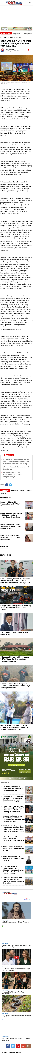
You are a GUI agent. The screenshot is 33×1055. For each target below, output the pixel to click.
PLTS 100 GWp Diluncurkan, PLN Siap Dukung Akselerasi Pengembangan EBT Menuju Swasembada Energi (16, 461)
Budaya (11, 37)
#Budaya (22, 490)
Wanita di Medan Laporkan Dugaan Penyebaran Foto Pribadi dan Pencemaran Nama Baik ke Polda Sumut (14, 818)
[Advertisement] (16, 13)
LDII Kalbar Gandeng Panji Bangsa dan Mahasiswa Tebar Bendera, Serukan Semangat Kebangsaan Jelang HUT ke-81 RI (13, 829)
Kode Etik (12, 1052)
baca (25, 50)
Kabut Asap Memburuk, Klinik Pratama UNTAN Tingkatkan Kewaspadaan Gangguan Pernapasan (14, 659)
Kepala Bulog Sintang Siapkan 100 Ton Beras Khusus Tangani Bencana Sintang (10, 526)
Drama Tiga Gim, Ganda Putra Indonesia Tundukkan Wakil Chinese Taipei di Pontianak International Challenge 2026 (15, 581)
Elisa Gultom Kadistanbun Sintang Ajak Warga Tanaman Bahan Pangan (10, 537)
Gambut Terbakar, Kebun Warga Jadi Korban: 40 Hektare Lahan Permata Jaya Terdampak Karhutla (15, 686)
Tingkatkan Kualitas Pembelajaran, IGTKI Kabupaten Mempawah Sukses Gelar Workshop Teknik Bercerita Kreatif (13, 870)
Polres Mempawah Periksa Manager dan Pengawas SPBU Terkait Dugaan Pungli (13, 788)
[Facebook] (6, 484)
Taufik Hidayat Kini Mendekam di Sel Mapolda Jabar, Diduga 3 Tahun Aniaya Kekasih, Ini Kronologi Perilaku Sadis (13, 809)
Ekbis (15, 37)
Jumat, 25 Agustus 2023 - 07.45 (12, 50)
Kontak (18, 1052)
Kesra (19, 37)
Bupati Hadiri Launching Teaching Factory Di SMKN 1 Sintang (10, 504)
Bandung (6, 37)
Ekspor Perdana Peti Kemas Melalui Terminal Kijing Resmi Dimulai (13, 848)
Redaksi (4, 1052)
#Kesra (3, 493)
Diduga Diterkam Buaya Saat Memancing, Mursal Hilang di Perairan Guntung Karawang (15, 607)
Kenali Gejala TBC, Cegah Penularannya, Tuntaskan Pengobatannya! (12, 474)
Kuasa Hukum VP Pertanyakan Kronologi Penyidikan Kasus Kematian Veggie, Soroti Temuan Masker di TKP (13, 799)
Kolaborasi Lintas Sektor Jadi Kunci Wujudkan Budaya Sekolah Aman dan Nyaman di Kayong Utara (13, 880)
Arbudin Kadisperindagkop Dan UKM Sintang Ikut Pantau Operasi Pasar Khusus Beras (11, 515)
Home (1, 37)
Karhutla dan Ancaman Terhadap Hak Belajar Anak (14, 633)
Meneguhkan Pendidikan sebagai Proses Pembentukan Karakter (13, 858)
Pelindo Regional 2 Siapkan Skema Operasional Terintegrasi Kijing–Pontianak (13, 839)
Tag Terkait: (5, 490)
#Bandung (14, 490)
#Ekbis (29, 490)
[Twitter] (10, 484)
